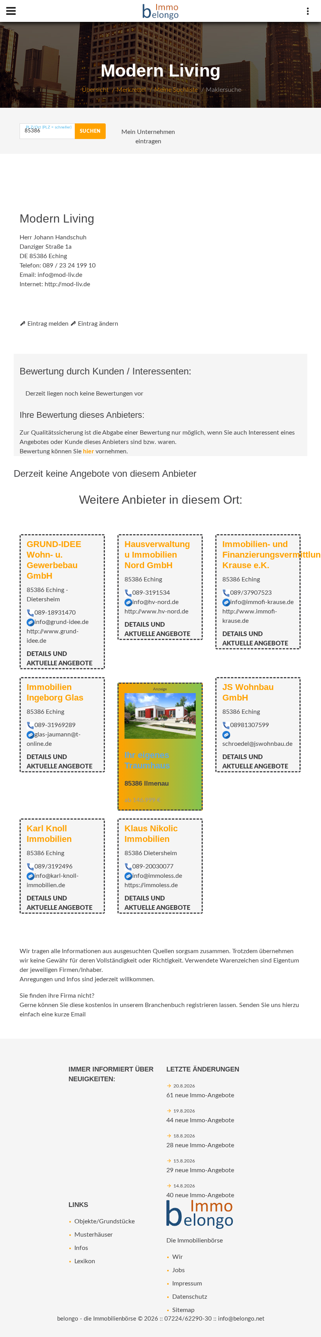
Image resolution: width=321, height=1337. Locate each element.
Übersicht (95, 90)
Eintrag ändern (97, 324)
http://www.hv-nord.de (156, 611)
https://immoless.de (151, 885)
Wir (177, 1257)
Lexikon (84, 1261)
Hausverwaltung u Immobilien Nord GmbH (157, 554)
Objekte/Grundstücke (104, 1221)
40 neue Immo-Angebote (200, 1195)
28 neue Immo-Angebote (200, 1145)
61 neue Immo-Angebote (200, 1095)
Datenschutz (189, 1297)
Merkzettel (131, 90)
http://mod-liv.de (67, 284)
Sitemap (183, 1310)
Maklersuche (223, 90)
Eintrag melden (47, 324)
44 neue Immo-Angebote (200, 1120)
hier (88, 451)
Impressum (187, 1283)
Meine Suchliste (176, 90)
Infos (81, 1248)
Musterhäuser (93, 1235)
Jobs (178, 1270)
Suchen (90, 131)
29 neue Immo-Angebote (200, 1170)
